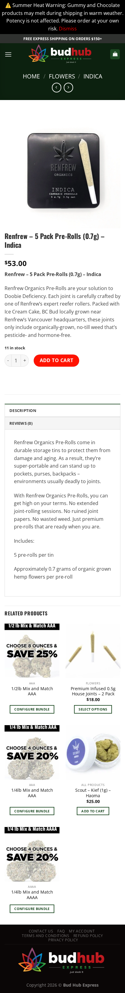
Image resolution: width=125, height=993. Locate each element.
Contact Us (41, 931)
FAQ (61, 931)
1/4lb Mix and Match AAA (32, 792)
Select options (93, 709)
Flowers (62, 76)
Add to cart (56, 360)
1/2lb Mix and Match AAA (32, 691)
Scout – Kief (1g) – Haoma (93, 792)
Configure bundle (31, 709)
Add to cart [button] (93, 811)
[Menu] (8, 54)
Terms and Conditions (45, 935)
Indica (92, 76)
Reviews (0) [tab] (20, 423)
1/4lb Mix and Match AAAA (32, 894)
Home (31, 76)
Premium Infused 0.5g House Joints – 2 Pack (93, 691)
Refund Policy (88, 935)
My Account (82, 931)
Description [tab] (22, 410)
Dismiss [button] (68, 28)
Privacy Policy (63, 940)
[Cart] (115, 54)
